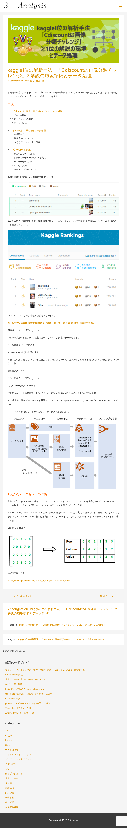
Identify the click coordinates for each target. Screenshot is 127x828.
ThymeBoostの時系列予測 (18, 708)
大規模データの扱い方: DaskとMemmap (25, 679)
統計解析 (9, 802)
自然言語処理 (11, 807)
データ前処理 (11, 749)
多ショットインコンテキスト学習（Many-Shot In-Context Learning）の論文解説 (45, 670)
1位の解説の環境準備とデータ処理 (29, 130)
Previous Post (22, 596)
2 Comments (14, 80)
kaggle (25, 80)
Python (8, 740)
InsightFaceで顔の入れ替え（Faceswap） (26, 689)
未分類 (8, 783)
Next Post (106, 596)
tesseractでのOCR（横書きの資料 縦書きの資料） (30, 694)
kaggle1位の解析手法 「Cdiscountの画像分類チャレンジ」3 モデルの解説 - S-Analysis (61, 639)
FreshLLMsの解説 (14, 674)
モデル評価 (10, 764)
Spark (8, 745)
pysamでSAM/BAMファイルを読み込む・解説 (27, 703)
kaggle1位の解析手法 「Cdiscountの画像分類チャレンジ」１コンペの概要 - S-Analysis (61, 625)
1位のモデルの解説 (21, 149)
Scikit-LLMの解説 (13, 684)
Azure (8, 730)
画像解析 (9, 797)
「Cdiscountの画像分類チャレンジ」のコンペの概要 (37, 111)
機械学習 (40, 80)
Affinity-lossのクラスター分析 (20, 713)
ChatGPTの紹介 (13, 698)
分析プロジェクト (14, 773)
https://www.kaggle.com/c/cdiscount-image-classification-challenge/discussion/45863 (51, 323)
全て (32, 80)
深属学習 (9, 792)
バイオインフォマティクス (18, 754)
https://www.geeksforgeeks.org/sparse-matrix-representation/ (39, 580)
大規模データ (11, 778)
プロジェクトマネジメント (18, 759)
